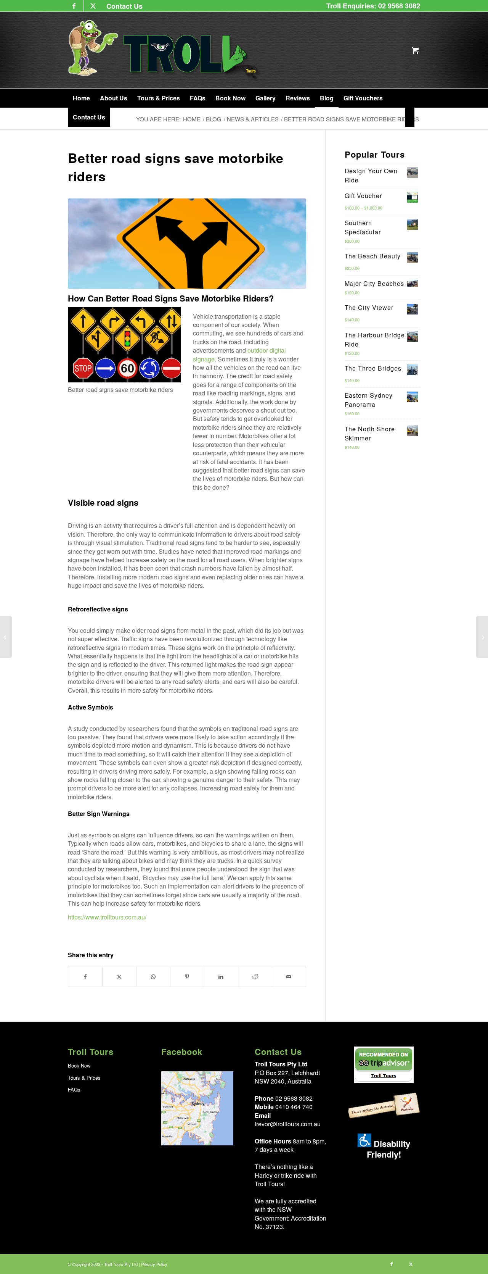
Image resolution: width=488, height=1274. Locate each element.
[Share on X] (119, 976)
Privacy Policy (154, 1264)
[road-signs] (187, 243)
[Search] (410, 117)
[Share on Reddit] (255, 976)
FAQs (74, 1089)
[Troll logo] (165, 50)
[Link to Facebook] (73, 5)
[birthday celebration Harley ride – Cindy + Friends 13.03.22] (6, 637)
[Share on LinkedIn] (221, 976)
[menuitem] (123, 6)
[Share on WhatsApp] (153, 976)
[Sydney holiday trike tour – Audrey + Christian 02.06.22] (482, 637)
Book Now (79, 1065)
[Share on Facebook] (85, 976)
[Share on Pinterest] (187, 976)
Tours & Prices (84, 1077)
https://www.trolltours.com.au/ (107, 917)
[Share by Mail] (289, 976)
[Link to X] (93, 5)
